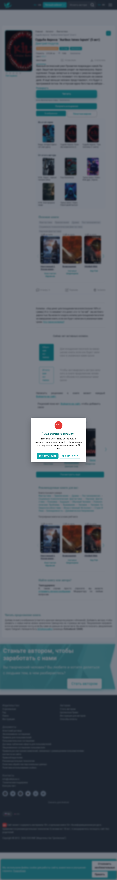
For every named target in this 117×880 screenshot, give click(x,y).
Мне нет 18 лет (70, 456)
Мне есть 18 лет (47, 456)
